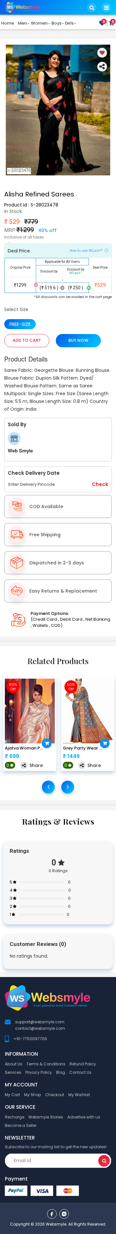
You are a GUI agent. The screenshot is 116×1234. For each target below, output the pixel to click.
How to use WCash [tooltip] (86, 250)
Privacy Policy (38, 1072)
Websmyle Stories (45, 1117)
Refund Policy (83, 1064)
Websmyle (56, 1224)
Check (100, 484)
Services (13, 1072)
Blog (60, 1072)
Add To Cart (27, 340)
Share (36, 765)
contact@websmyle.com (40, 1028)
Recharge (14, 1117)
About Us (13, 1064)
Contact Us (80, 1072)
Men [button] (22, 23)
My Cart (12, 1094)
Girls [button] (69, 23)
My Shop (32, 1094)
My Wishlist (79, 1094)
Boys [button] (57, 23)
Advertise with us (83, 1117)
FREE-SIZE (20, 324)
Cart (113, 22)
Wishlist (104, 22)
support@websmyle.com (39, 1022)
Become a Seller (20, 1125)
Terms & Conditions (45, 1064)
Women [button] (39, 23)
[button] (92, 7)
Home (7, 23)
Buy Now (78, 340)
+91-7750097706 (30, 1038)
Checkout (54, 1094)
